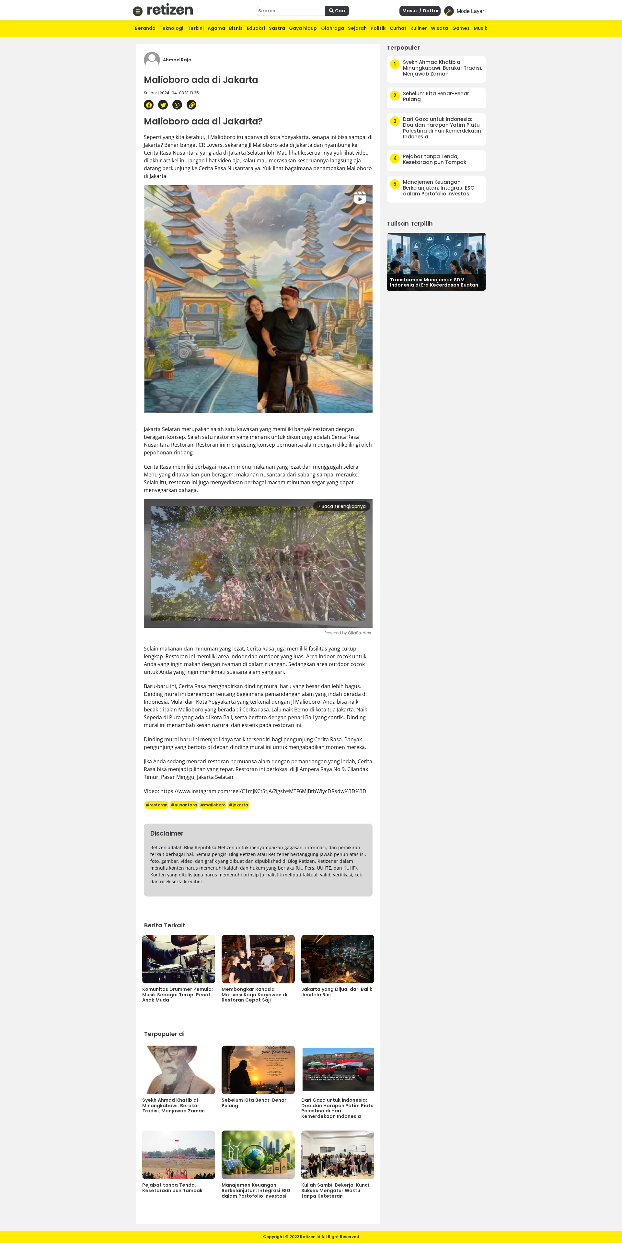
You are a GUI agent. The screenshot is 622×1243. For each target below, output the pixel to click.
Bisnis (236, 28)
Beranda (145, 28)
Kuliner (418, 28)
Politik (378, 28)
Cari (339, 10)
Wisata (439, 28)
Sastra (277, 28)
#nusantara (184, 805)
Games (461, 28)
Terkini (196, 28)
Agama (216, 28)
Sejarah (357, 28)
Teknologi (171, 28)
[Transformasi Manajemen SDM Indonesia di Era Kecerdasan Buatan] (436, 261)
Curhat (398, 28)
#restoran (156, 805)
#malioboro (212, 805)
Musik (480, 28)
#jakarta (238, 805)
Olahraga (332, 28)
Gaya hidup (303, 28)
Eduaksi (256, 28)
